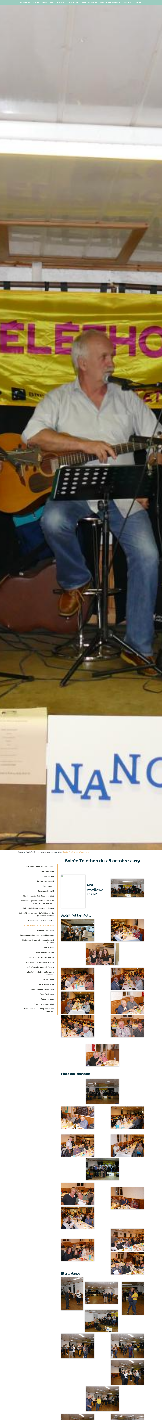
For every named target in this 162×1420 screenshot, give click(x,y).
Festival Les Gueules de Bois (41, 957)
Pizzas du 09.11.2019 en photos (41, 921)
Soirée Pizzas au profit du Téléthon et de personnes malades (36, 914)
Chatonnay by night (46, 891)
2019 (60, 852)
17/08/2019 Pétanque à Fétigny (40, 967)
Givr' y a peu (49, 876)
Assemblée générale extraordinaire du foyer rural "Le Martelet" (37, 902)
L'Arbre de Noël (47, 871)
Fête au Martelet (46, 984)
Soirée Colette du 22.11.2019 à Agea (38, 908)
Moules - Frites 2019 (45, 930)
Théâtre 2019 (48, 948)
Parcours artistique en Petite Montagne (37, 935)
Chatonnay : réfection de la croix (40, 962)
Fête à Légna (48, 979)
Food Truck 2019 (47, 994)
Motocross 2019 (47, 999)
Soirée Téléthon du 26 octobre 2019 (38, 925)
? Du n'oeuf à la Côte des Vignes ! (40, 867)
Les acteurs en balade (44, 952)
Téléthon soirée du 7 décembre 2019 (38, 896)
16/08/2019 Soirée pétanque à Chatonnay (40, 973)
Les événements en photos (45, 852)
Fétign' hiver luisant (45, 881)
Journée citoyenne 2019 (44, 1004)
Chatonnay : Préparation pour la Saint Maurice (38, 941)
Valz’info (29, 852)
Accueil (21, 852)
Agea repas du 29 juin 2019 (42, 989)
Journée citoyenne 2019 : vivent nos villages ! (39, 1010)
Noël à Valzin (48, 886)
